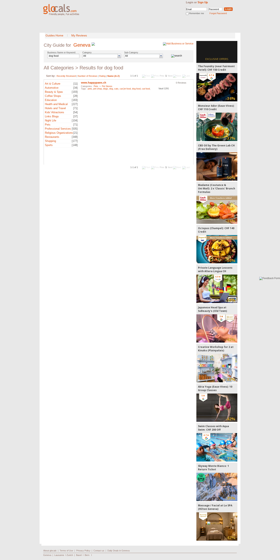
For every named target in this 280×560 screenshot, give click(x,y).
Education (51, 100)
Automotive (51, 87)
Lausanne (59, 555)
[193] (75, 91)
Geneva (81, 45)
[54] (75, 112)
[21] (75, 132)
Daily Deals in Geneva (118, 550)
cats (116, 88)
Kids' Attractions (54, 112)
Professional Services (58, 128)
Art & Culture (52, 83)
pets (90, 88)
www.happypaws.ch (93, 82)
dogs (105, 88)
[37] (75, 116)
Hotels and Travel (55, 108)
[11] (75, 83)
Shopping (50, 141)
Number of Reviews (87, 76)
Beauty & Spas (54, 91)
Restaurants (52, 136)
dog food (136, 88)
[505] (75, 128)
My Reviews (79, 35)
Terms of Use (66, 550)
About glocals (50, 550)
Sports (49, 145)
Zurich (70, 555)
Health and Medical (56, 104)
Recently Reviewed (66, 76)
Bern (87, 555)
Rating (102, 76)
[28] (75, 95)
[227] (75, 104)
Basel (79, 555)
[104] (75, 120)
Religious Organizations (59, 132)
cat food (146, 88)
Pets (47, 124)
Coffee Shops (53, 95)
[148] (75, 145)
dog (111, 88)
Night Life (50, 120)
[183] (75, 100)
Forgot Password (218, 13)
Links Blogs (52, 116)
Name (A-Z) (113, 76)
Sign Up (203, 2)
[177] (75, 141)
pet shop (97, 88)
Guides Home (54, 35)
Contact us (98, 550)
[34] (75, 87)
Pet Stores (107, 86)
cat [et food (125, 88)
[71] (75, 108)
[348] (75, 136)
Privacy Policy (83, 550)
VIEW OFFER (217, 87)
